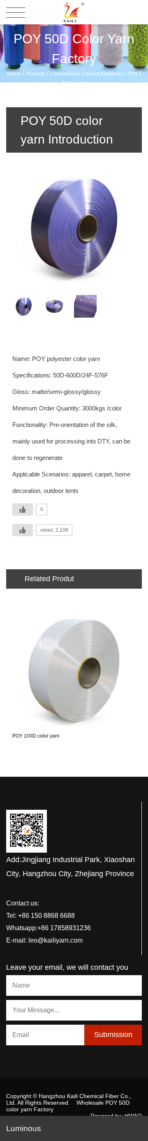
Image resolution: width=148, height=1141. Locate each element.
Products (35, 74)
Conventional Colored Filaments (86, 74)
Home (14, 74)
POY (132, 74)
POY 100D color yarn (36, 736)
